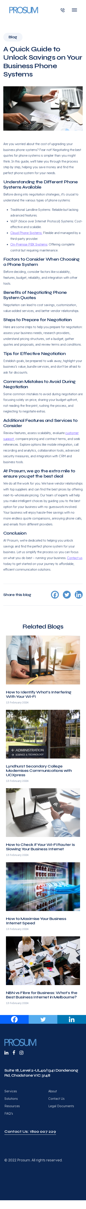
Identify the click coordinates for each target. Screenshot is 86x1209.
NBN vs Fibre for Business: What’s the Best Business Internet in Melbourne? (41, 994)
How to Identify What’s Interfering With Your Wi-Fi (38, 694)
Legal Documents (61, 1106)
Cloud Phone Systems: (26, 233)
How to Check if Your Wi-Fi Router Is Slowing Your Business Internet (40, 846)
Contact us (74, 558)
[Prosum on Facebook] (14, 1052)
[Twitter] (43, 1019)
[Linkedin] (71, 1019)
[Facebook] (14, 1019)
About (52, 1091)
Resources (12, 1106)
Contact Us (56, 1099)
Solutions (11, 1099)
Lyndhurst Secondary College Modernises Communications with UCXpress (39, 770)
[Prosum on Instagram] (21, 1052)
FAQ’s (8, 1113)
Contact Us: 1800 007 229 (30, 1131)
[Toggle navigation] (74, 10)
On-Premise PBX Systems (28, 244)
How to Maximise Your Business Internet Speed (36, 920)
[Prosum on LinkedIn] (6, 1052)
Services (10, 1091)
